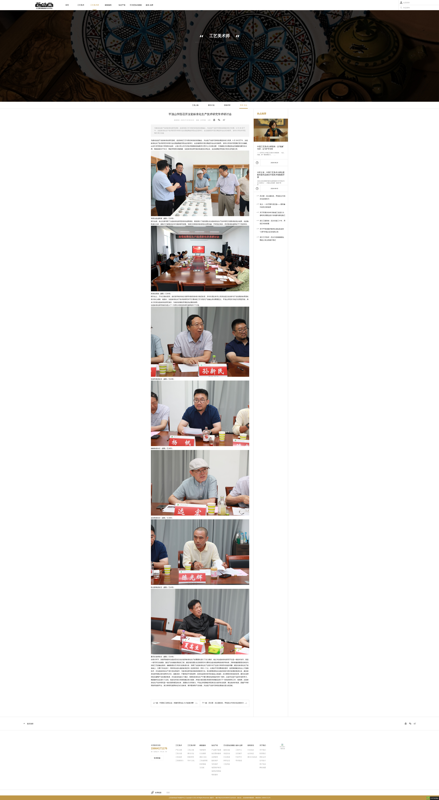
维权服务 (214, 775)
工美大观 (178, 753)
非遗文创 (227, 753)
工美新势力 (179, 760)
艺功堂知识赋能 (136, 5)
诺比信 (239, 798)
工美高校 (227, 764)
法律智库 (214, 757)
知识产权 (122, 5)
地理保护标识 (216, 767)
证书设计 (263, 760)
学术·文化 (235, 69)
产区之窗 (178, 750)
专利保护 (214, 764)
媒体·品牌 (149, 5)
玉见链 (201, 767)
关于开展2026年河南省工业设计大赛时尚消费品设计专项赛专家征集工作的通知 (272, 215)
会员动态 (251, 753)
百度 (168, 792)
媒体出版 (227, 750)
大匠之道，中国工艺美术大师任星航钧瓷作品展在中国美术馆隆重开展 (271, 174)
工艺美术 (80, 5)
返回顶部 (30, 724)
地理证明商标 (216, 771)
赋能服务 (108, 5)
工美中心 (239, 750)
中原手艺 (239, 757)
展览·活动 (202, 757)
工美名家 (178, 757)
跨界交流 (227, 760)
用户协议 (263, 764)
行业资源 (227, 757)
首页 (67, 5)
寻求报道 (239, 760)
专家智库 (202, 750)
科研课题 (202, 764)
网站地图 (263, 767)
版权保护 (214, 760)
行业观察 (202, 753)
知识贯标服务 (216, 753)
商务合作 (263, 757)
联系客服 (157, 758)
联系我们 (263, 753)
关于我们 (263, 750)
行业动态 (251, 750)
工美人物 (195, 105)
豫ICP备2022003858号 (223, 798)
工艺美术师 (94, 5)
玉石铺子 (239, 753)
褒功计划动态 (252, 757)
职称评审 (227, 105)
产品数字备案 (216, 750)
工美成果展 (203, 760)
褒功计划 (211, 105)
